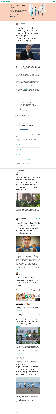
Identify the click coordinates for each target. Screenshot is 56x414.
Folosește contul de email (33, 129)
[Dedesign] (17, 315)
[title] (21, 109)
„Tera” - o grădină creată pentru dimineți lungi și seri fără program (26, 321)
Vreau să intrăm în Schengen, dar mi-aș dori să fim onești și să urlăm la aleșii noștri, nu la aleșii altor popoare (28, 105)
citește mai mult (18, 144)
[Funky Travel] (17, 358)
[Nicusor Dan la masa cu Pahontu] (28, 200)
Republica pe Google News (23, 93)
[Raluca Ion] (17, 24)
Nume (19, 149)
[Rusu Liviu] (17, 136)
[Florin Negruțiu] (17, 173)
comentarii (38, 218)
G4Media (29, 76)
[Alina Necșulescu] (17, 219)
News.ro (26, 89)
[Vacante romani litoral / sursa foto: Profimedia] (28, 385)
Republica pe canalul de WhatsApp (25, 97)
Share (28, 412)
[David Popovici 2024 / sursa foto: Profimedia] (28, 244)
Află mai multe (13, 16)
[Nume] (17, 149)
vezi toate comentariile (28, 159)
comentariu (38, 172)
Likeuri (39, 134)
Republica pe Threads (22, 95)
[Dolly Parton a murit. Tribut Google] (28, 296)
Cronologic (34, 134)
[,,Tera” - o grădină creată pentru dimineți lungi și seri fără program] (28, 335)
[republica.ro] (17, 412)
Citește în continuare (28, 408)
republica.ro (5, 1)
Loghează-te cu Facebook (24, 129)
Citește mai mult (19, 213)
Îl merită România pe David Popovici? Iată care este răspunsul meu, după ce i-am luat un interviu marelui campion (28, 228)
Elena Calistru (25, 109)
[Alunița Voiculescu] (17, 273)
